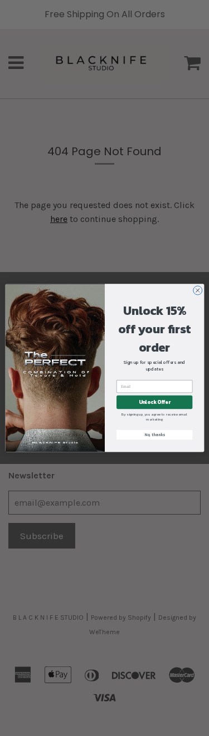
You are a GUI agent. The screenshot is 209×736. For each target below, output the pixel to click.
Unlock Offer (154, 402)
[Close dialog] (197, 290)
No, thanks (154, 435)
